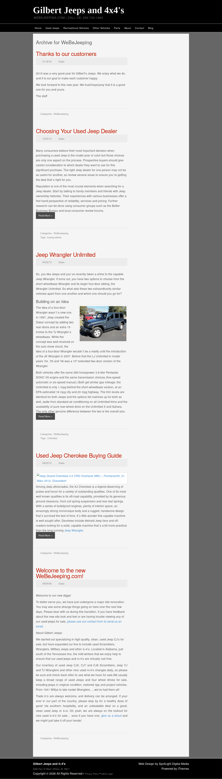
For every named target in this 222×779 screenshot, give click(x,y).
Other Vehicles (101, 28)
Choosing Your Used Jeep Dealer (76, 131)
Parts (117, 28)
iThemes (183, 768)
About (127, 28)
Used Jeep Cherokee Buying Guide (79, 455)
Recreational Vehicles (76, 28)
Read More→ (45, 215)
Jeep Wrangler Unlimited (65, 254)
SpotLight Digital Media (174, 764)
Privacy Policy (92, 773)
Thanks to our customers (66, 53)
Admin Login (107, 773)
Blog (150, 28)
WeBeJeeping (61, 113)
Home (38, 28)
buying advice (54, 237)
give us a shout (111, 715)
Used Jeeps (52, 28)
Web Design (146, 764)
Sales (61, 61)
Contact (139, 28)
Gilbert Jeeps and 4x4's (78, 10)
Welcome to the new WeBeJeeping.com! (60, 573)
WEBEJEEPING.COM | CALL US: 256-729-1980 (68, 17)
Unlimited (52, 438)
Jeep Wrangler (73, 530)
